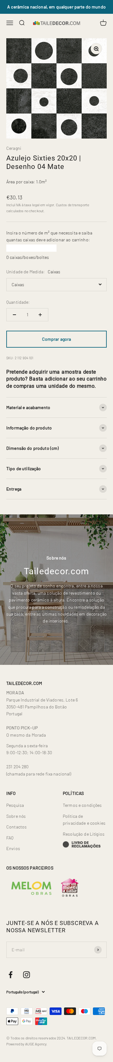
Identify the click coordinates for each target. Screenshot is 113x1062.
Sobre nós (16, 816)
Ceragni (13, 148)
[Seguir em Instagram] (26, 974)
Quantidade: (18, 302)
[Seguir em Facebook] (10, 974)
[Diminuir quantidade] (14, 314)
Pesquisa (15, 805)
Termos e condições (82, 805)
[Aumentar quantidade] (40, 314)
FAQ (9, 837)
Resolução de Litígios (84, 834)
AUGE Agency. (36, 1044)
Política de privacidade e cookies (84, 819)
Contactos (16, 826)
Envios (13, 848)
